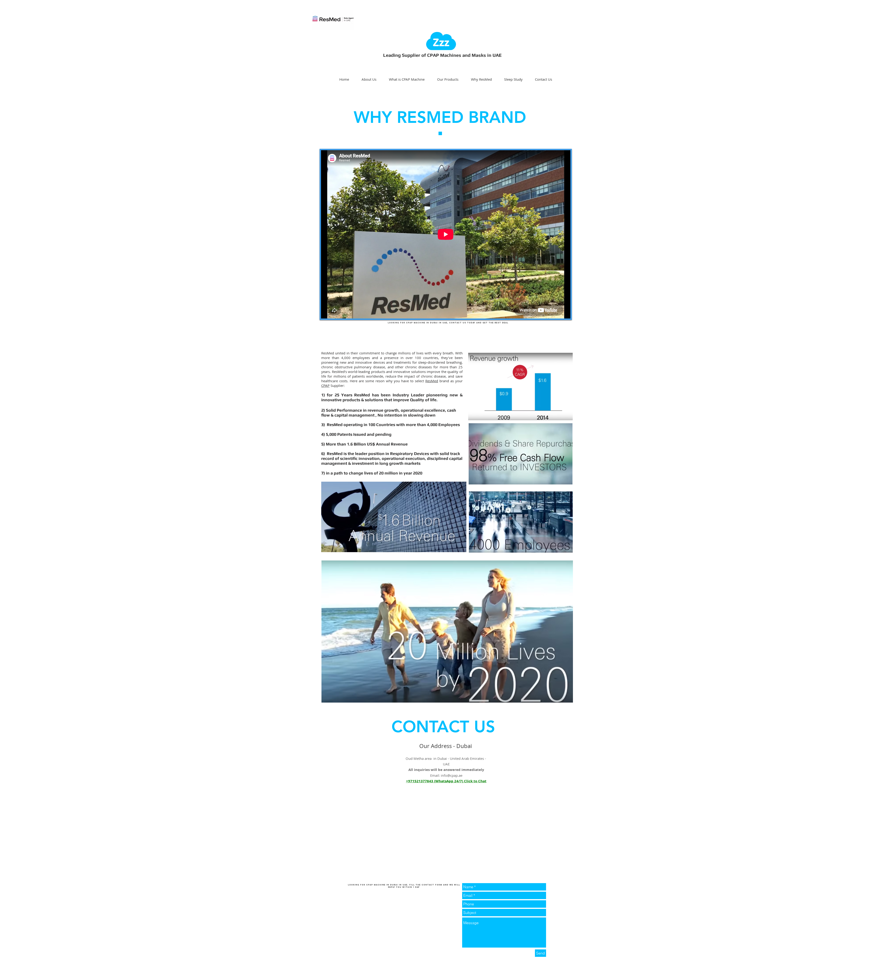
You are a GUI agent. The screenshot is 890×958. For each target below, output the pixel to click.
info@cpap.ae (451, 775)
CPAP (325, 385)
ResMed (431, 381)
